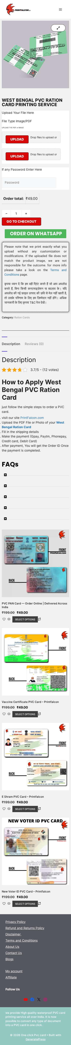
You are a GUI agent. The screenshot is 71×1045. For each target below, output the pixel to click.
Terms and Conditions (21, 940)
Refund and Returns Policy (24, 928)
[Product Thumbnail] (58, 28)
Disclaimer (13, 934)
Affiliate (11, 977)
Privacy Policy (15, 922)
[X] (39, 999)
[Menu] (60, 9)
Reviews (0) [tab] (34, 344)
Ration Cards (22, 317)
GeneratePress (36, 1039)
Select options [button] (25, 619)
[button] (35, 473)
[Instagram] (45, 999)
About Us (12, 947)
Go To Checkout (21, 221)
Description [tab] (11, 344)
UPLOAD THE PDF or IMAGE (13, 128)
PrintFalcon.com (32, 418)
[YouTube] (25, 999)
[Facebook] (32, 999)
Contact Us (13, 953)
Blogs (9, 959)
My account (13, 971)
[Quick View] (9, 619)
